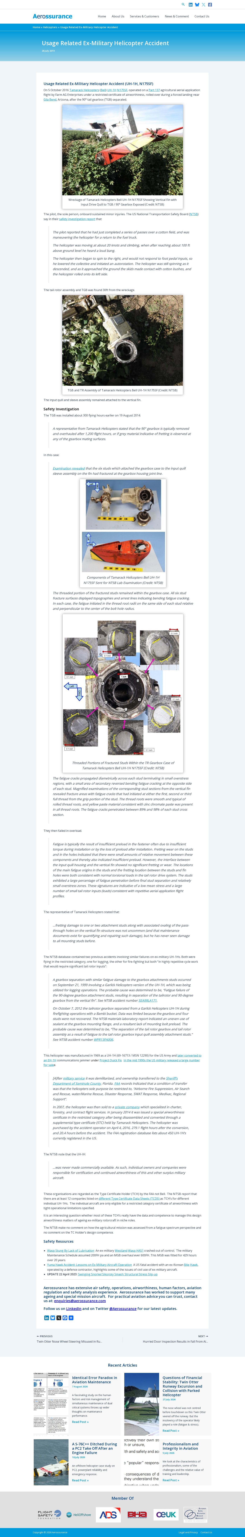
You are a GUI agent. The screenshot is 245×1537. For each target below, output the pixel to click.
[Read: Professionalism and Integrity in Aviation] (141, 1462)
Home (102, 16)
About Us (118, 16)
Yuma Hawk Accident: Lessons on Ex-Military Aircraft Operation (89, 1265)
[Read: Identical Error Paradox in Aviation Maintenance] (51, 1404)
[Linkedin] (191, 5)
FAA (117, 1083)
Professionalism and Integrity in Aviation (181, 1446)
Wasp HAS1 (135, 1251)
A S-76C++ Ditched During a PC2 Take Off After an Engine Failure (94, 1448)
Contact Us (202, 16)
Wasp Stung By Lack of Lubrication (70, 1251)
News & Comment (177, 16)
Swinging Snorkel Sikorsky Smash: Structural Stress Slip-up (117, 1274)
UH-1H (111, 90)
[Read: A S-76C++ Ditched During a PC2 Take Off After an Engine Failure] (51, 1462)
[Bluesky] (197, 5)
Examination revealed (69, 468)
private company (127, 1107)
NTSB (194, 214)
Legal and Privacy (188, 1532)
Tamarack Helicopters (84, 90)
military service (74, 1078)
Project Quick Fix (111, 1060)
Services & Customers (144, 16)
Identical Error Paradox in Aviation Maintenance (94, 1379)
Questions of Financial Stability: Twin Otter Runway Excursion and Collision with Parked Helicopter (182, 1386)
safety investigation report (77, 219)
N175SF (122, 90)
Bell (103, 90)
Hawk (194, 1265)
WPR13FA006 (103, 1039)
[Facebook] (210, 5)
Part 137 (154, 90)
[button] (183, 4)
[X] (203, 5)
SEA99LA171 (147, 1000)
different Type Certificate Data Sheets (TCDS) (129, 1199)
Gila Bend (50, 100)
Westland (121, 1251)
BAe (186, 1265)
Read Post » (80, 1422)
